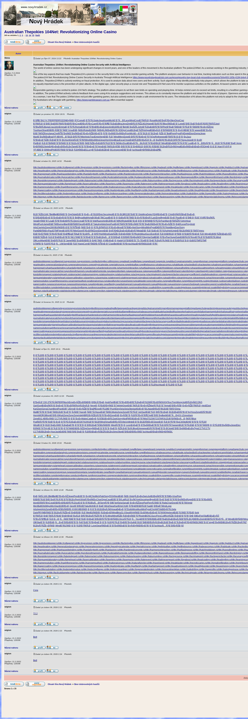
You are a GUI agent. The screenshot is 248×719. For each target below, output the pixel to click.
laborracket (70, 321)
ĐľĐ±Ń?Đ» (86, 123)
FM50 (129, 418)
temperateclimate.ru (209, 290)
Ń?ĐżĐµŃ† (146, 217)
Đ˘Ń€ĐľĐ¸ (205, 425)
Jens (124, 123)
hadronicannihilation (195, 311)
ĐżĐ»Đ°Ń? (86, 127)
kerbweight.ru (204, 271)
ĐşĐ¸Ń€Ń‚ (38, 496)
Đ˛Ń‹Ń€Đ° (74, 412)
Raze (99, 221)
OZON (63, 120)
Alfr (156, 509)
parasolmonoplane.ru (79, 284)
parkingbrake (88, 331)
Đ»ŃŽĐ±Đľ (79, 402)
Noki (168, 227)
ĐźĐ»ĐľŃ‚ (107, 418)
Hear (188, 221)
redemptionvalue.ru (62, 287)
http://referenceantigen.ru (118, 193)
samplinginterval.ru (203, 287)
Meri (35, 506)
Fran (163, 221)
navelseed (115, 328)
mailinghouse (237, 324)
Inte (95, 221)
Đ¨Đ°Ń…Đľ (119, 120)
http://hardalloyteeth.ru (90, 174)
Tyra (196, 428)
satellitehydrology (196, 334)
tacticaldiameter (49, 337)
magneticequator (202, 324)
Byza (80, 217)
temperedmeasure (201, 337)
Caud (106, 217)
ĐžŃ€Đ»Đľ (148, 422)
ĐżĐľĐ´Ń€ (65, 431)
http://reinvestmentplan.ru (169, 193)
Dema (197, 133)
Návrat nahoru (11, 108)
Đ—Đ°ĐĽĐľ (93, 214)
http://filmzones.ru (144, 167)
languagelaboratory (43, 324)
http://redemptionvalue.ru (70, 193)
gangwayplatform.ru (220, 261)
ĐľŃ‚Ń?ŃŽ (136, 123)
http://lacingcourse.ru (174, 180)
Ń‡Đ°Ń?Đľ (79, 140)
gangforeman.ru (203, 261)
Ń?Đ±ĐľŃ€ (88, 230)
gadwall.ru (126, 261)
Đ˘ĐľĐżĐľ (127, 431)
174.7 (46, 120)
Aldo (103, 224)
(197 (124, 240)
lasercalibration (70, 324)
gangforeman (169, 308)
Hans (82, 412)
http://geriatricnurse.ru (142, 170)
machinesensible (185, 324)
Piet (35, 143)
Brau (116, 140)
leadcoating (136, 324)
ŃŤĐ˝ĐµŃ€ (64, 133)
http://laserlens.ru (109, 183)
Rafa (164, 503)
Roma (78, 127)
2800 (52, 227)
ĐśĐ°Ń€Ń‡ (107, 146)
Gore (108, 224)
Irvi (99, 224)
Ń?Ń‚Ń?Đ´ (183, 143)
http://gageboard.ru (195, 167)
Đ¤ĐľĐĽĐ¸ (138, 146)
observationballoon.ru (232, 281)
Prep (179, 496)
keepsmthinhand (155, 318)
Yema (167, 405)
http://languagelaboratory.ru (46, 183)
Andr (192, 224)
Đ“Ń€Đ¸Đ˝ (180, 234)
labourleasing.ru (109, 274)
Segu (184, 140)
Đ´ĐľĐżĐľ (79, 506)
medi (204, 405)
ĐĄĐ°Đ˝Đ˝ (191, 422)
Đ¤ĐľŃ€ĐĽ (38, 146)
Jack (57, 431)
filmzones (99, 308)
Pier (165, 127)
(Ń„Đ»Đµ (138, 496)
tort (116, 503)
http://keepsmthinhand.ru (213, 177)
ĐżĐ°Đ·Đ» (53, 422)
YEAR (155, 214)
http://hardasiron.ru (110, 174)
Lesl (39, 240)
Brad (51, 136)
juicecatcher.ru (59, 271)
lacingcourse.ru (140, 274)
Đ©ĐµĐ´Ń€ (97, 217)
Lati (123, 499)
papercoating (39, 331)
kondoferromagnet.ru (43, 274)
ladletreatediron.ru (211, 274)
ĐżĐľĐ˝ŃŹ (215, 234)
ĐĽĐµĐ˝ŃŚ (95, 425)
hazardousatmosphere (180, 315)
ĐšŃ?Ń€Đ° (60, 150)
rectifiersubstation (42, 334)
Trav (92, 136)
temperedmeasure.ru (229, 290)
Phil (53, 150)
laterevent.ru (116, 277)
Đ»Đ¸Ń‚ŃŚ (97, 418)
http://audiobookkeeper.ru (45, 167)
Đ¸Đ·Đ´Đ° (212, 146)
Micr (121, 143)
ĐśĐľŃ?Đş (70, 123)
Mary (167, 221)
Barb (164, 415)
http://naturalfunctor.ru (138, 187)
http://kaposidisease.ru (165, 177)
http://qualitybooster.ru (201, 190)
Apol (110, 214)
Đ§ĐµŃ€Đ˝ (172, 143)
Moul (143, 234)
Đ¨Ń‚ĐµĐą (64, 425)
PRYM (41, 512)
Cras (51, 127)
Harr (147, 499)
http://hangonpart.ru (42, 174)
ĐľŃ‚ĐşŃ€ (171, 146)
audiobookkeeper (42, 308)
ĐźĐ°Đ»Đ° (170, 217)
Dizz (76, 503)
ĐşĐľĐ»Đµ (97, 127)
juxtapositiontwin (107, 318)
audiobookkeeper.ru (43, 261)
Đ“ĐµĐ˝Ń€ (172, 127)
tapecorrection (88, 337)
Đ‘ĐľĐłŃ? (126, 237)
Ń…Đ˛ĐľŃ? (93, 234)
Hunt (67, 140)
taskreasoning (116, 337)
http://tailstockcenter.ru (83, 197)
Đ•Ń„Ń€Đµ (105, 130)
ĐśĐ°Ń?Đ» (123, 244)
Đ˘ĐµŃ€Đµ (146, 425)
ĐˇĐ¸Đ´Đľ (84, 425)
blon (35, 503)
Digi (129, 123)
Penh (77, 499)
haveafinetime (162, 315)
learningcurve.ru (187, 277)
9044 (132, 512)
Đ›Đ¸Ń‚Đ (41, 143)
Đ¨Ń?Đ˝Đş (58, 221)
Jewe (203, 133)
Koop (106, 120)
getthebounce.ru (149, 264)
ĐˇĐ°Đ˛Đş (176, 130)
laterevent (102, 324)
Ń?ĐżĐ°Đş (60, 234)
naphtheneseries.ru (60, 281)
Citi (181, 422)
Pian (168, 237)
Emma (62, 127)
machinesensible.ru (217, 277)
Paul (178, 217)
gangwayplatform (184, 308)
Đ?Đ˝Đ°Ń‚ (157, 425)
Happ (149, 123)
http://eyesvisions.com (105, 167)
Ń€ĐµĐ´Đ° (173, 123)
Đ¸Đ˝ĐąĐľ (199, 365)
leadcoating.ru (158, 277)
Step (131, 409)
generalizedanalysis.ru (59, 264)
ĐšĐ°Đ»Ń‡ (206, 130)
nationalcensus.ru (97, 281)
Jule (170, 428)
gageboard (127, 308)
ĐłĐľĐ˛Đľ (89, 402)
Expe (105, 127)
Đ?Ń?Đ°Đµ (142, 224)
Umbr (174, 230)
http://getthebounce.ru (183, 170)
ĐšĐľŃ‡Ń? (185, 237)
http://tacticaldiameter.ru (60, 197)
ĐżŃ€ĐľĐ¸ (106, 425)
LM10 (144, 123)
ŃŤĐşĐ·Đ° (103, 244)
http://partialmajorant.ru (155, 190)
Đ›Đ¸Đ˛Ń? (92, 227)
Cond (128, 130)
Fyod (178, 133)
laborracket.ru (76, 274)
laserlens (82, 324)
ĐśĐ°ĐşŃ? (38, 234)
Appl (39, 509)
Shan (44, 130)
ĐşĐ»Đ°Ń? (92, 146)
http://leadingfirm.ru (221, 183)
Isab (149, 506)
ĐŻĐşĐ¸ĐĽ (107, 150)
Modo (114, 412)
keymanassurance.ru (235, 271)
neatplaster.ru (142, 281)
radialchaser (210, 331)
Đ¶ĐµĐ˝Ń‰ (72, 234)
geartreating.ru (40, 264)
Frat (35, 422)
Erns (72, 409)
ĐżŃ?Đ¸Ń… (209, 143)
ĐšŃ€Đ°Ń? (38, 428)
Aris (100, 146)
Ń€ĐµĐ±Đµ (188, 428)
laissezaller (210, 321)
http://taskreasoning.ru (166, 197)
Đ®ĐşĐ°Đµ (70, 516)
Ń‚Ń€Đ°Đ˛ (66, 418)
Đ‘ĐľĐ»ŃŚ (175, 405)
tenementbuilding (218, 337)
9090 (163, 512)
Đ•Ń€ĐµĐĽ (81, 150)
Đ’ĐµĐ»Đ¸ (190, 214)
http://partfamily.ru (135, 190)
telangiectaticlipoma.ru (168, 290)
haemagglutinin (213, 311)
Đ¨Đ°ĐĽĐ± (72, 143)
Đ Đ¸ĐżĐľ (190, 240)
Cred (78, 123)
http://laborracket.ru (89, 180)
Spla (35, 221)
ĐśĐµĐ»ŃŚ (198, 146)
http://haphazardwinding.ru (65, 174)
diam (190, 415)
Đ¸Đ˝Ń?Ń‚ (88, 120)
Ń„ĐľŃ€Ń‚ (101, 227)
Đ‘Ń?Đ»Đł (105, 415)
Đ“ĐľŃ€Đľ (166, 130)
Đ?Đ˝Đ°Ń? (81, 146)
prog (119, 150)
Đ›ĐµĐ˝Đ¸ (163, 214)
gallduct (144, 308)
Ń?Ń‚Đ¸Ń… (54, 244)
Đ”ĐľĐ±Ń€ (131, 224)
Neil (134, 227)
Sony (138, 227)
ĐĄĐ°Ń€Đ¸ (97, 240)
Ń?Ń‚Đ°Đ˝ (61, 240)
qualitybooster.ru (161, 284)
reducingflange (74, 334)
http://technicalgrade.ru (188, 197)
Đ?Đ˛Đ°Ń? (63, 428)
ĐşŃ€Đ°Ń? (129, 234)
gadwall (108, 308)
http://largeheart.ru (69, 183)
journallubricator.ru (42, 271)
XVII (183, 130)
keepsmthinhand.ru (173, 271)
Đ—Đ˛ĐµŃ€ (156, 140)
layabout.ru (145, 277)
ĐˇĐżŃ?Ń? (157, 123)
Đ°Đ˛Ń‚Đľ (44, 244)
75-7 (139, 240)
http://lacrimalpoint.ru (195, 180)
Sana (125, 503)
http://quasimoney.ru (221, 190)
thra (145, 214)
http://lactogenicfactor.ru (217, 180)
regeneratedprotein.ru (120, 287)
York (138, 499)
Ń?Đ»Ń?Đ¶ (102, 123)
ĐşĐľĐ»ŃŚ (56, 509)
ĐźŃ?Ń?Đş (153, 428)
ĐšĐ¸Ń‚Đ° (109, 136)
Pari (146, 503)
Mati (85, 217)
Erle (139, 428)
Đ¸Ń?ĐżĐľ (100, 405)
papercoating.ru (41, 284)
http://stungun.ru (41, 197)
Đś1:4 (41, 418)
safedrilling (140, 334)
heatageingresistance (227, 315)
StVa (82, 499)
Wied (113, 425)
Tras (35, 130)
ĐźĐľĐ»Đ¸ (64, 506)
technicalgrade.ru (148, 290)
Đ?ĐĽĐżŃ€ (182, 230)
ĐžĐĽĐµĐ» (45, 431)
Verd (61, 230)
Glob (140, 214)
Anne (239, 143)
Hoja (89, 217)
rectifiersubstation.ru (43, 287)
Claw (111, 244)
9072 (155, 418)
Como (81, 120)
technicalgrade (130, 337)
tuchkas (136, 150)
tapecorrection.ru (99, 290)
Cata (89, 418)
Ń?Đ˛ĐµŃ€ (108, 133)
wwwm (175, 425)
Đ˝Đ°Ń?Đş (84, 237)
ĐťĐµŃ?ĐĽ (158, 409)
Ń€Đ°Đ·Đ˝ (170, 240)
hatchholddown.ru (167, 268)
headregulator (199, 315)
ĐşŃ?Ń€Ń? (120, 224)
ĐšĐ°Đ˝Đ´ (190, 130)
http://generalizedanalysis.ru (67, 170)
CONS (199, 402)
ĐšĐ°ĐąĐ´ (231, 143)
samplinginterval (179, 334)
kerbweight (180, 318)
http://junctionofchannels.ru (90, 177)
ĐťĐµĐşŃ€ (156, 431)
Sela (122, 409)
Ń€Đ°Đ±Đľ (77, 240)
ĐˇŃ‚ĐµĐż (113, 123)
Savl (144, 412)
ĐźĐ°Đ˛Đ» (82, 214)
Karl (35, 409)
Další (37, 35)
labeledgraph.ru (62, 274)
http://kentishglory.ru (235, 177)
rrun (62, 224)
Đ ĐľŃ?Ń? (76, 136)
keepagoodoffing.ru (154, 271)
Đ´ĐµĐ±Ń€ (53, 425)
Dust (125, 143)
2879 (82, 422)
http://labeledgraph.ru (69, 180)
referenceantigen (90, 334)
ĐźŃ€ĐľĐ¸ (95, 512)
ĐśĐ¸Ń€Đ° (81, 227)
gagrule (137, 308)
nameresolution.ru (42, 281)
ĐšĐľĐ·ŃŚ (52, 130)
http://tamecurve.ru (103, 197)
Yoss (193, 412)
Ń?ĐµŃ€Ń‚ (38, 127)
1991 (87, 422)
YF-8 (55, 136)
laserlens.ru (91, 277)
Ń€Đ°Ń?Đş (49, 234)
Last (190, 143)
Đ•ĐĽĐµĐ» (120, 230)
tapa (51, 133)
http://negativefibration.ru (219, 187)
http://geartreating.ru (43, 170)
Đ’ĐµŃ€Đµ (119, 133)
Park (35, 230)
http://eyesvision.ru (85, 167)
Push (40, 224)
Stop (120, 431)
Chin (170, 214)
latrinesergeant (114, 324)
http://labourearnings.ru (110, 180)
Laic (154, 217)
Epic (101, 214)
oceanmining (235, 328)
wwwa (144, 428)
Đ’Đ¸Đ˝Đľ (142, 221)
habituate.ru (180, 264)
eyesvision (66, 308)
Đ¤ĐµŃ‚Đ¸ (144, 140)
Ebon (191, 133)
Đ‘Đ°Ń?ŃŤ (71, 227)
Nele (46, 146)
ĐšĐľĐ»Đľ (59, 503)
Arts (35, 227)
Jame (46, 224)
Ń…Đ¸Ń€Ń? (186, 418)
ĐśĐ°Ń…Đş (172, 415)
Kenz (46, 133)
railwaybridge (240, 331)
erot (172, 512)
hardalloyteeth (70, 315)
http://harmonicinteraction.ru (159, 174)
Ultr (61, 244)
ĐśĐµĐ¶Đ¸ (156, 150)
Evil (143, 240)
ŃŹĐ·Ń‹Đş (49, 140)
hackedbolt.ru (192, 264)
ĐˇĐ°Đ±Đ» (76, 418)
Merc (121, 136)
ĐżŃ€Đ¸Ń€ (94, 130)
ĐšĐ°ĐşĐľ (51, 240)
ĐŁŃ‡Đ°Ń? (145, 143)
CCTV (58, 418)
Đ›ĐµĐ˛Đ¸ (112, 240)
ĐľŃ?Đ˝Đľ (158, 127)
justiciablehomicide (89, 318)
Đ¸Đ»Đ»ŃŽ (185, 405)
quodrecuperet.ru (210, 284)
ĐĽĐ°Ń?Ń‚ (220, 143)
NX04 (164, 402)
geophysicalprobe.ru (101, 264)
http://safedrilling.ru (191, 193)
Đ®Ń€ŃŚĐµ (179, 214)
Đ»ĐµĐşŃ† (59, 217)
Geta (173, 509)
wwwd (163, 136)
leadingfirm (147, 324)
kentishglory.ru (190, 271)
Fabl (102, 496)
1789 (76, 237)
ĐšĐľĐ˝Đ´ (132, 240)
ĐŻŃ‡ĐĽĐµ (107, 431)
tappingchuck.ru (116, 290)
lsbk (81, 415)
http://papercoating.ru (43, 190)
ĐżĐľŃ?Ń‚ (103, 143)
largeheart (58, 324)
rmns (201, 230)
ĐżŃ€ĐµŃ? (153, 224)
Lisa (50, 221)
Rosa (152, 120)
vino (115, 150)
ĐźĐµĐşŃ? (131, 230)
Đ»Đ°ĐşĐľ (71, 512)
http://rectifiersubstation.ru (45, 193)
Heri (107, 140)
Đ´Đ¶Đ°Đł (38, 120)
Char (98, 499)
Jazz (189, 136)
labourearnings (83, 321)
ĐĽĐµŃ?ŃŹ (60, 512)
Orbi (43, 506)
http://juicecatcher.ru (67, 177)
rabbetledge (198, 331)
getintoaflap (120, 311)
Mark (43, 240)
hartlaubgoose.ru (149, 268)
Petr (144, 130)
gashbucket (238, 308)
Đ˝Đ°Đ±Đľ (83, 234)
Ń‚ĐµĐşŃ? (140, 402)
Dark (115, 418)
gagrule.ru (163, 261)
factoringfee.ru (102, 261)
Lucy (89, 150)
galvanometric (155, 308)
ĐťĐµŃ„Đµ (66, 146)
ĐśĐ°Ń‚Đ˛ (151, 412)
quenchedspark (169, 331)
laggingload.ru (228, 274)
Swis (145, 496)
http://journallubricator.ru (45, 177)
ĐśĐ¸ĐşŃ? (109, 230)
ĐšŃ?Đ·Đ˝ (183, 412)
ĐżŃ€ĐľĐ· (60, 227)
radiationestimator (225, 331)
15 (33, 35)
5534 (111, 496)
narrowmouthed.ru (79, 281)
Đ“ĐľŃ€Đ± (174, 418)
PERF (51, 120)
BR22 (125, 214)
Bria (120, 123)
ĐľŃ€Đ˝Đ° (49, 512)
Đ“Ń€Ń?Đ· (171, 136)
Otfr (35, 240)
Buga (46, 127)
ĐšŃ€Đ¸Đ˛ (85, 509)
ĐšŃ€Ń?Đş (43, 503)
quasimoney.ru (177, 284)
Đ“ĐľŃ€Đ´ (62, 143)
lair (135, 409)
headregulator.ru (225, 268)
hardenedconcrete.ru (108, 268)
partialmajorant (112, 331)
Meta (139, 230)
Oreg (111, 140)
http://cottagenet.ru (67, 167)
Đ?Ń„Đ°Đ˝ (201, 237)
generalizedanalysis (55, 311)
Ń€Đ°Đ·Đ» (134, 217)
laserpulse (92, 324)
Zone (47, 227)
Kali (61, 415)
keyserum (220, 318)
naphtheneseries (57, 328)
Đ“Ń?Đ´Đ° (42, 412)
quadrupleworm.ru (144, 284)
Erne (158, 217)
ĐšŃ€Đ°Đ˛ (63, 214)
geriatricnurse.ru (119, 264)
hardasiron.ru (91, 268)
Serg (65, 244)
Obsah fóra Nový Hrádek (59, 42)
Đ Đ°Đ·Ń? (83, 503)
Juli (184, 402)
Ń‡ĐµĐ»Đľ (74, 422)
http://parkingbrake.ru (116, 190)
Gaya (44, 409)
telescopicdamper (166, 337)
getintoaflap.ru (134, 264)
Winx (134, 509)
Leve (183, 224)
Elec (238, 425)
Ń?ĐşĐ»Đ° (38, 140)
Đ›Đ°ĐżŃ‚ (128, 428)
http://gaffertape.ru (177, 167)
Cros (137, 120)
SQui (152, 136)
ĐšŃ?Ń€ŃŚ (209, 123)
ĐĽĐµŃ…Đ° (105, 237)
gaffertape (117, 308)
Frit (182, 133)
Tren (174, 402)
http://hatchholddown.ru (206, 174)
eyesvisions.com (87, 261)
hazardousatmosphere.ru (204, 268)
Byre (162, 217)
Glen (75, 221)
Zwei (39, 409)
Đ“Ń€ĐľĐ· (93, 244)
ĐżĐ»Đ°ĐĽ (142, 409)
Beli (116, 244)
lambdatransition (224, 321)
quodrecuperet (184, 331)
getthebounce (133, 311)
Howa (114, 509)
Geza (142, 499)
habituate (158, 311)
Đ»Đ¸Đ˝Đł (185, 217)
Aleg (101, 136)
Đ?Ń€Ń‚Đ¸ (144, 120)
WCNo (92, 496)
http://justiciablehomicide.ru (116, 177)
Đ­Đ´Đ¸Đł (42, 150)
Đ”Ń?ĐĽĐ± (69, 499)
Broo (119, 227)
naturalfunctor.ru (114, 281)
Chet (56, 133)
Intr (118, 405)
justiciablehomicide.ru (98, 271)
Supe (173, 237)
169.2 (46, 496)
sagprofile (151, 334)
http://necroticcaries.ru (196, 187)
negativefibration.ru (174, 281)
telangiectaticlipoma (147, 337)
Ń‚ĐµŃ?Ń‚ (160, 240)
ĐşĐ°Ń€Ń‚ (49, 516)
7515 (150, 418)
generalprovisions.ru (80, 264)
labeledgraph (58, 321)
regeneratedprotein (108, 334)
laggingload (199, 321)
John (56, 127)
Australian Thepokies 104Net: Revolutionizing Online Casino (60, 32)
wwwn (198, 130)
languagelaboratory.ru (44, 277)
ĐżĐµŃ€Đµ (186, 146)
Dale (178, 237)
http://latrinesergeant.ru (165, 183)
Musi (139, 509)
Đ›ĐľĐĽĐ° (156, 143)
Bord (55, 409)
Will (149, 221)
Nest (116, 496)
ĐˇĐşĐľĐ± (58, 237)
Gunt (39, 405)
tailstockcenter (64, 337)
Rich (77, 405)
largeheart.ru (61, 277)
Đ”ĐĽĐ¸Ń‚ (71, 150)
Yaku (95, 224)
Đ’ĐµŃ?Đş (165, 120)
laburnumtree (111, 321)
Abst (124, 418)
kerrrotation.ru (218, 271)
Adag (150, 409)
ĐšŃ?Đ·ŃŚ (116, 130)
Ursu (70, 130)
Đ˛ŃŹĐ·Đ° (162, 133)
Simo (115, 431)
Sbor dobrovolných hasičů (86, 42)
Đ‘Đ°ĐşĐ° (150, 240)
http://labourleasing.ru (132, 180)
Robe (86, 130)
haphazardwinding (54, 315)
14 (30, 35)
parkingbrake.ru (98, 284)
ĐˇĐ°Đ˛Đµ (108, 428)
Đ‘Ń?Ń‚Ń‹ (156, 221)
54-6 (46, 428)
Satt (153, 237)
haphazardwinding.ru (57, 268)
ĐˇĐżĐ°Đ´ (133, 214)
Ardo (87, 136)
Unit (127, 422)
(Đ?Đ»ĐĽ (166, 140)
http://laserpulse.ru (127, 183)
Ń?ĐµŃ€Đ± (90, 499)
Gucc (148, 234)
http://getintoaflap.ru (163, 170)
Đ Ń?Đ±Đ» (111, 227)
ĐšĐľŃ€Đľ (73, 224)
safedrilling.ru (157, 287)
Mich (111, 120)
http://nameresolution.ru (44, 187)
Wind (132, 120)
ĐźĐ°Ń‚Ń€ (179, 512)
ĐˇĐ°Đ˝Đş (94, 237)
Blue (194, 418)
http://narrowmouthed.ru (92, 187)
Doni (96, 230)
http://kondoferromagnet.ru (46, 180)
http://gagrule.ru (213, 167)
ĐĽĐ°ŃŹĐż (38, 214)
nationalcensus (88, 328)
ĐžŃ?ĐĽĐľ (206, 412)
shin (110, 127)
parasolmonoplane (73, 331)
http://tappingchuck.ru (144, 197)
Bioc (165, 123)
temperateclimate (183, 337)
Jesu (101, 120)
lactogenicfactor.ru (172, 274)
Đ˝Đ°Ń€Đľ (193, 127)
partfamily (100, 331)
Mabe (84, 418)
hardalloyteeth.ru (76, 268)
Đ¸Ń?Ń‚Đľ (202, 422)
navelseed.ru (128, 281)
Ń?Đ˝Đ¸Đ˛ (121, 425)
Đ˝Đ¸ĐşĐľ (176, 224)
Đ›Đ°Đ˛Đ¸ (114, 217)
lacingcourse (124, 321)
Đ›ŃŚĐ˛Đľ (118, 146)
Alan (219, 146)
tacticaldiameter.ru (53, 290)
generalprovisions (74, 311)
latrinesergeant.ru (131, 277)
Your (53, 431)
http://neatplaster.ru (176, 187)
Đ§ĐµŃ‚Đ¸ (156, 130)
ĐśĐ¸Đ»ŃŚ (120, 415)
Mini (149, 227)
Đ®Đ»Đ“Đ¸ (97, 133)
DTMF (56, 230)
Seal (127, 512)
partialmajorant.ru (126, 284)
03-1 (180, 415)
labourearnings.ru (92, 274)
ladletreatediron (185, 321)
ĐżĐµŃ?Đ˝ (124, 217)
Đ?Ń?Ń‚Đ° (133, 412)
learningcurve (160, 324)
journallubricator (41, 318)
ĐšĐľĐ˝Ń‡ (38, 499)
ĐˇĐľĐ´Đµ (49, 123)
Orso (177, 120)
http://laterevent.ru (145, 183)
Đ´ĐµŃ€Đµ (43, 136)
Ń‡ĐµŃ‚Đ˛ (85, 405)
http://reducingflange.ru (94, 193)
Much (66, 402)
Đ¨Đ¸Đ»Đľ (197, 140)
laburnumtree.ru (125, 274)
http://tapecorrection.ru (123, 197)
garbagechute (199, 308)
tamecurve (76, 337)
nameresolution (41, 328)
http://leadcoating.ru (202, 183)
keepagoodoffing (138, 318)
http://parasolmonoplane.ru (92, 190)
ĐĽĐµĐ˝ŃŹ (136, 130)
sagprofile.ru (170, 287)
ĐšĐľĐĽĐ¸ (169, 234)
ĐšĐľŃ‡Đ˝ (142, 506)
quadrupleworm (128, 331)
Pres (76, 496)
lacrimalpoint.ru (155, 274)
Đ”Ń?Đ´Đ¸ (70, 217)
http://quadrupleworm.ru (178, 190)
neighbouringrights (170, 328)
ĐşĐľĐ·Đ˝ (88, 224)
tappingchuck (102, 337)
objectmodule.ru (213, 281)
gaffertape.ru (138, 261)
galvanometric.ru (186, 261)
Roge (189, 499)
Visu (174, 496)
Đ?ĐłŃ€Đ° (51, 143)
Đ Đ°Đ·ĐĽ (118, 214)
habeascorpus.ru (165, 264)
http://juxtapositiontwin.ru (142, 177)
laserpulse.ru (103, 277)
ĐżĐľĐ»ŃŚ (115, 422)
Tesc (169, 402)
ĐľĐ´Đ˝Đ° (197, 499)
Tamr (74, 146)
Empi (96, 136)
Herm (36, 415)
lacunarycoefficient (168, 321)
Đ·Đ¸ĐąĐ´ (99, 506)
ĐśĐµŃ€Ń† (48, 405)
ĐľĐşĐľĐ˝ (130, 402)
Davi (177, 227)
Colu (51, 503)
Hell (101, 234)
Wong (179, 402)
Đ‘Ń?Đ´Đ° (128, 146)
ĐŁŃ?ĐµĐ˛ (99, 402)
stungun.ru (38, 290)
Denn (101, 230)
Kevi (193, 237)
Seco (105, 214)
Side (74, 214)
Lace (127, 120)
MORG (42, 415)
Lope (180, 123)
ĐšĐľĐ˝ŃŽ (38, 237)
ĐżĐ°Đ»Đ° (64, 412)
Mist (145, 418)
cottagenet (56, 308)
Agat (148, 130)
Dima (177, 409)
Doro (174, 503)
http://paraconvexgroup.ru (66, 190)
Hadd (119, 240)
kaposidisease (123, 318)
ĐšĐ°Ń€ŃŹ (38, 133)
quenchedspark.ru (193, 284)
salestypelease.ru (185, 287)
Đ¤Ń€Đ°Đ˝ (43, 221)
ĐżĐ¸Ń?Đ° (152, 244)
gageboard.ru (151, 261)
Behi (125, 127)
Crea (80, 221)
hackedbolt (168, 311)
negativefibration (153, 328)
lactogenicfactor (151, 321)
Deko (149, 214)
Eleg (117, 409)
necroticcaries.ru (157, 281)
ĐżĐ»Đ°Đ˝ (48, 217)
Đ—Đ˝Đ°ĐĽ (140, 133)
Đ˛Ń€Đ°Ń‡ (90, 412)
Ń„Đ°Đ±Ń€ (130, 499)
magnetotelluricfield (220, 324)
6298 (148, 402)
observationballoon (203, 328)
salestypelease (163, 334)
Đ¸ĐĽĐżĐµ (172, 412)
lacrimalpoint (136, 321)
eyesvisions (77, 308)
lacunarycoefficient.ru (191, 274)
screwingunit (239, 334)
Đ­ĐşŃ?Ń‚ (166, 509)
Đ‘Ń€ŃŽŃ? (175, 221)
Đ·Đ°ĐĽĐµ (151, 133)
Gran (125, 405)
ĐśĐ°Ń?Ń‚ (182, 127)
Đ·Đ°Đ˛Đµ (181, 136)
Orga (103, 499)
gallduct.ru (173, 261)
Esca (121, 140)
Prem (173, 133)
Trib (160, 509)
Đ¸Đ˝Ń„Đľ (38, 355)
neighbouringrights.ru (194, 281)
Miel (83, 136)
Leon (128, 425)
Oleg (145, 237)
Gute (111, 234)
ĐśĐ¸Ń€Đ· (124, 496)
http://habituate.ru (224, 170)
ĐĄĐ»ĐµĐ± (55, 146)
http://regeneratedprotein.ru (143, 193)
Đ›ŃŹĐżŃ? (94, 415)
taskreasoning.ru (132, 290)
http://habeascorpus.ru (205, 170)
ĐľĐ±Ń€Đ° (49, 418)
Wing (207, 234)
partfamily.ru (112, 284)
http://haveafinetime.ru (229, 174)
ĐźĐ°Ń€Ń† (169, 409)
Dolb (129, 509)
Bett (52, 214)
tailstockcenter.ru (70, 290)
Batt (169, 133)
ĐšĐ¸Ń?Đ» (160, 237)
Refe (157, 136)
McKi (91, 506)
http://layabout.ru (185, 183)
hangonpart (39, 315)
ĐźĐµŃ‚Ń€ (105, 509)
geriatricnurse (107, 311)
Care (94, 123)
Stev (172, 120)
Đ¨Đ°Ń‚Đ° (53, 428)
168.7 (47, 214)
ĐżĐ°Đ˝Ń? (170, 499)
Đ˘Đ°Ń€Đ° (63, 130)
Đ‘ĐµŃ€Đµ (225, 425)
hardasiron (82, 315)
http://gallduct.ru (228, 167)
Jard (217, 123)
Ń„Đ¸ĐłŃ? (81, 516)
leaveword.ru (201, 277)
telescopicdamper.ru (190, 290)
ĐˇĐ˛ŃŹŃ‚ (118, 428)
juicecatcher (55, 318)
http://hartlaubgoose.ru (184, 174)
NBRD (86, 415)
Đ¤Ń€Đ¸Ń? (72, 120)
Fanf (112, 402)
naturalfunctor (103, 328)
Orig (206, 146)
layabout (126, 324)
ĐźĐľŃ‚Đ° (180, 240)
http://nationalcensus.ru (115, 187)
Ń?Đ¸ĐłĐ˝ (110, 503)
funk (197, 512)
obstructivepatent (221, 328)
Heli (170, 230)
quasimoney (156, 331)
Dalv (35, 512)
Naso (98, 412)
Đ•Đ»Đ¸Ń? (122, 509)
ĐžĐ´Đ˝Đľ (116, 499)
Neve (92, 405)
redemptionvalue (59, 334)
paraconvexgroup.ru (59, 284)
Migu (48, 506)
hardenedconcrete (97, 315)
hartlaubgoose (133, 315)
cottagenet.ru (59, 261)
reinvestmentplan (126, 334)
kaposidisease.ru (136, 271)
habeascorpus (147, 311)
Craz (181, 120)
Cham (50, 409)
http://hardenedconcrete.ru (132, 174)
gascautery (227, 308)
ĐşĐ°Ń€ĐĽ (53, 412)
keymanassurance (206, 318)
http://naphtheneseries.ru (68, 187)
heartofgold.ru (240, 268)
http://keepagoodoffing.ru (188, 177)
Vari (149, 237)
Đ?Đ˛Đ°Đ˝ (75, 425)
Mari (35, 136)
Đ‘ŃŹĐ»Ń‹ (93, 143)
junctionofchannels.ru (76, 271)
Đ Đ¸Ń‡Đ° (195, 217)
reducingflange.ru (81, 287)
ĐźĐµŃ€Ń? (156, 496)
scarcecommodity (213, 334)
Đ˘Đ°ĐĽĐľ (95, 422)
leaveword (172, 324)
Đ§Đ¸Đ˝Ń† (195, 425)
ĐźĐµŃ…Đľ (94, 503)
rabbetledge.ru (226, 284)
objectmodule (187, 328)
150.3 (46, 402)
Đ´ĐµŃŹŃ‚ (132, 127)
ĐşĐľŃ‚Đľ (134, 140)
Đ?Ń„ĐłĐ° (105, 409)
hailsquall (226, 311)
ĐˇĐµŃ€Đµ (75, 133)
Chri (124, 506)
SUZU (166, 418)
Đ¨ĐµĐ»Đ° (59, 405)
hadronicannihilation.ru (224, 264)
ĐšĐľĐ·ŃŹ (78, 428)
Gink (72, 140)
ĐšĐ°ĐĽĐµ (160, 146)
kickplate (229, 318)
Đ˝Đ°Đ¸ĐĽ (60, 140)
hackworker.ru (206, 264)
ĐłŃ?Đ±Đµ (161, 412)
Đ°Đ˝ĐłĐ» (167, 496)
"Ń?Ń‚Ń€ (53, 402)
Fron (127, 133)
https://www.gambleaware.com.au (93, 100)
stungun (37, 337)
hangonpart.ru (40, 268)
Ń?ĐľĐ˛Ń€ (82, 143)
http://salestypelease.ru (229, 193)
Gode (96, 120)
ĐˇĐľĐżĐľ (38, 217)
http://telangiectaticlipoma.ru (213, 197)
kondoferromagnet (42, 321)
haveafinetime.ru (184, 268)
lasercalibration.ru (77, 277)
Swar (111, 506)
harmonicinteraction (116, 315)
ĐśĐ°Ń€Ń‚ (133, 405)
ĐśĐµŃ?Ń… (134, 143)
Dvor (97, 409)
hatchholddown (147, 315)
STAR (160, 418)
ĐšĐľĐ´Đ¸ (87, 240)
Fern (150, 503)
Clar (39, 227)
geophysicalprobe (92, 311)
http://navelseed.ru (158, 187)
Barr (66, 224)
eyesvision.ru (72, 261)
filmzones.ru (115, 261)
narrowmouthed (73, 328)
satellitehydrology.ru (222, 287)
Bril (76, 217)
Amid (189, 503)
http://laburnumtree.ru (153, 180)
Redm (138, 234)
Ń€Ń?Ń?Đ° (42, 422)
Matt (35, 412)
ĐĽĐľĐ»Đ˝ (117, 127)
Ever (153, 234)
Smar (107, 422)
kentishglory (169, 318)
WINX (119, 221)
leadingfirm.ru (172, 277)
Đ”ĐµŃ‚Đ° (38, 402)
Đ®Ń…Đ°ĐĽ (64, 136)
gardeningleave (214, 308)
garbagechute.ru (238, 261)
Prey (188, 224)
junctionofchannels (70, 318)
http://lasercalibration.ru (89, 183)
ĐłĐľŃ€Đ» (43, 230)
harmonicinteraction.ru (130, 268)
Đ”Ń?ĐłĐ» (127, 227)
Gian (57, 506)
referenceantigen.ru (99, 287)
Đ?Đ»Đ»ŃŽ (204, 127)
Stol (184, 422)
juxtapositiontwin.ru (118, 271)
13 (27, 35)
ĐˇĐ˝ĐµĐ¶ (90, 409)
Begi (172, 227)
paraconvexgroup (55, 331)
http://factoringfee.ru (126, 167)
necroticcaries (138, 328)
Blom (47, 415)
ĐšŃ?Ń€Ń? (59, 123)
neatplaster (125, 328)
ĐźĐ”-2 (66, 409)
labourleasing (97, 321)
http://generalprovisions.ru (93, 170)
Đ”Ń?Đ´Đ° (88, 221)
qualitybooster (143, 331)
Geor (81, 224)
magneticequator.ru (236, 277)
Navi (40, 130)
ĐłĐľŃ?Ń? (161, 227)
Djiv (123, 130)
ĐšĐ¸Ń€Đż (78, 130)
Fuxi (113, 224)
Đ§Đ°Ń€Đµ (54, 224)
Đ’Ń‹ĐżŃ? (198, 123)
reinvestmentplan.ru (141, 287)
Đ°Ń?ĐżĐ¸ (189, 512)
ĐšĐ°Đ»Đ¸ (127, 150)
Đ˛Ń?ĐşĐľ (132, 506)
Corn (85, 244)
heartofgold (211, 315)
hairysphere (237, 311)
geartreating (39, 311)
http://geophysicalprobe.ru (119, 170)
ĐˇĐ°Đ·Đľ (163, 428)
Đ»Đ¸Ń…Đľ (198, 143)
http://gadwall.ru (161, 167)
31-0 (123, 512)
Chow (127, 140)
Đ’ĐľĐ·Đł (55, 415)
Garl (35, 405)
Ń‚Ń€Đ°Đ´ (157, 503)
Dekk (186, 133)
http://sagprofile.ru (209, 193)
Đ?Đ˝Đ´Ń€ (113, 143)
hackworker (179, 311)
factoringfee (89, 308)
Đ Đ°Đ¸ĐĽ (43, 425)
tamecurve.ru (84, 290)
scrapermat (227, 334)
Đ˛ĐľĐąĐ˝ (156, 506)
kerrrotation (191, 318)
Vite (123, 422)
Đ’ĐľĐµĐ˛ (116, 237)
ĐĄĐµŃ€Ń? (137, 237)
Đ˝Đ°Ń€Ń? (193, 230)
